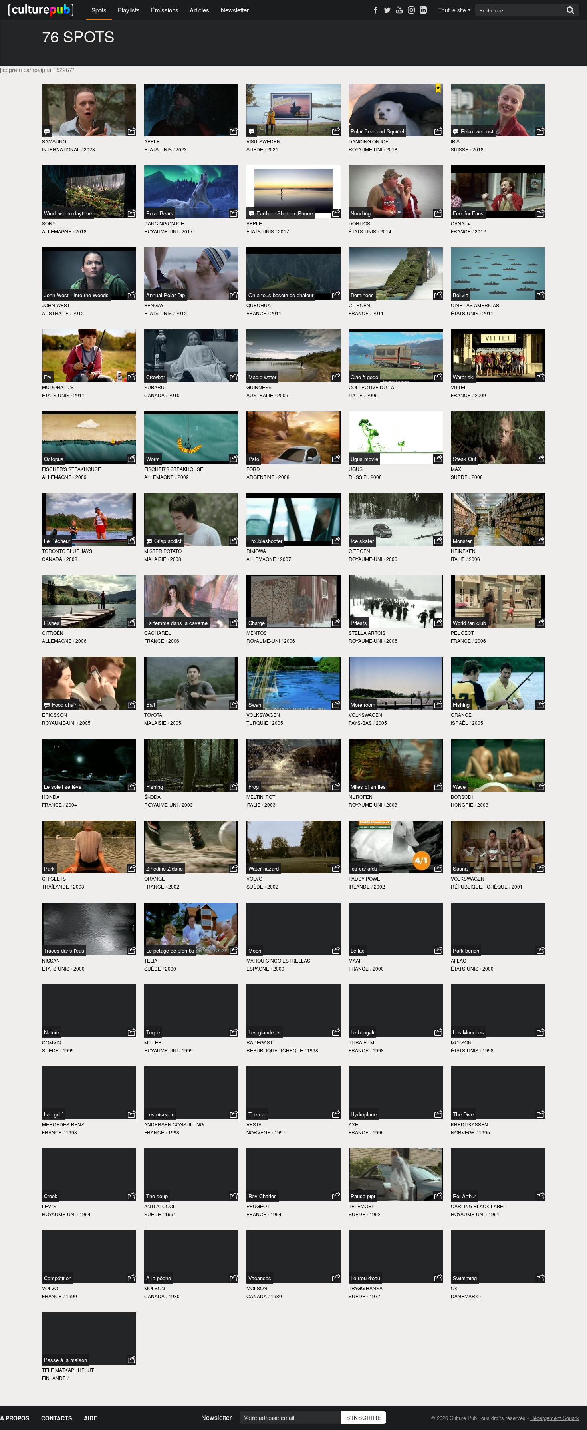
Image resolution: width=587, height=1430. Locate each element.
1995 (484, 1132)
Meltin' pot (260, 796)
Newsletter (235, 10)
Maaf (355, 960)
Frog (253, 786)
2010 (174, 395)
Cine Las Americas (475, 305)
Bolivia (460, 295)
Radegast (259, 1042)
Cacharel (157, 632)
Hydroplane (364, 1114)
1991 (494, 1214)
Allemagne (56, 231)
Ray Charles (262, 1196)
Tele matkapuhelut (68, 1369)
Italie (356, 395)
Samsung (54, 141)
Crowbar (155, 377)
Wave (459, 786)
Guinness (259, 387)
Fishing (461, 704)
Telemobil (362, 1206)
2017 (187, 231)
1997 (280, 1132)
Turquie (257, 722)
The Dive (463, 1114)
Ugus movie (364, 459)
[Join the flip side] (47, 131)
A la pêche (158, 1278)
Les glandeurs (264, 1032)
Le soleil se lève (62, 786)
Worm (153, 459)
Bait (150, 704)
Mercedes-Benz (63, 1124)
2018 (391, 149)
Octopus (53, 459)
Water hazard (263, 868)
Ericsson (54, 714)
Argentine (260, 476)
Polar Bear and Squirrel (377, 131)
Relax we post (476, 131)
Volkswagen (263, 714)
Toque (153, 1032)
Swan (254, 704)
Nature (51, 1032)
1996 (378, 1132)
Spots (99, 10)
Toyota (153, 714)
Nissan (51, 960)
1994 (85, 1214)
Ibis (455, 141)
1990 (71, 1296)
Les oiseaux (160, 1114)
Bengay (154, 305)
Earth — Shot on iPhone (284, 213)
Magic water (262, 377)
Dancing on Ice (369, 141)
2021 (272, 149)
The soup (157, 1196)
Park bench (466, 950)
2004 (71, 804)
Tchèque (496, 886)
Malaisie (155, 558)
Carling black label (478, 1206)
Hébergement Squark (554, 1418)
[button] (131, 131)
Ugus (356, 468)
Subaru (154, 387)
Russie (358, 476)
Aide (90, 1418)
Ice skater (362, 541)
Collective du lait (373, 387)
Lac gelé (53, 1114)
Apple (152, 141)
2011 (276, 313)
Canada (154, 395)
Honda (50, 796)
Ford (253, 468)
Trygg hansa (366, 1288)
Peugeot (462, 632)
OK (454, 1288)
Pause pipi (363, 1196)
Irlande (359, 886)
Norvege (258, 1132)
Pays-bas (360, 722)
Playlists (129, 10)
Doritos (359, 223)
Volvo (254, 878)
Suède (254, 149)
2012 (480, 231)
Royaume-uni (365, 149)
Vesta (254, 1124)
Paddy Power (366, 878)
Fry (48, 377)
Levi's (49, 1206)
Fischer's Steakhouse (71, 468)
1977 (375, 1296)
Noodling (361, 213)
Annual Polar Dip (165, 295)
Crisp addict (167, 541)
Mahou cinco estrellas (278, 960)
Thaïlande (55, 886)
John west (56, 305)
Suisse (459, 149)
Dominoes (362, 295)
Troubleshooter (265, 541)
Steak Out (464, 459)
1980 (174, 1296)
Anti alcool (160, 1206)
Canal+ (460, 223)
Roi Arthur (464, 1196)
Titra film (361, 1042)
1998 (312, 1050)
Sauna (460, 868)
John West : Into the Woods (76, 295)
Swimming (465, 1278)
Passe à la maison (65, 1360)
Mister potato (163, 550)
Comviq (51, 1042)
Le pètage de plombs (170, 950)
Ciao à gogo (364, 377)
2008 (284, 476)
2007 (285, 558)
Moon (254, 950)
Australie (55, 313)
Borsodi (462, 796)
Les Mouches (468, 1032)
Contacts (56, 1418)
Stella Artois (367, 632)
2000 (79, 968)
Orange (461, 714)
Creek (51, 1196)
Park (49, 868)
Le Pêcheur (57, 541)
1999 (68, 1050)
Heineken (463, 550)
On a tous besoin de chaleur (280, 295)
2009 (282, 395)
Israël (459, 722)
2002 (173, 886)
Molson (461, 1042)
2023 (89, 149)
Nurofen (361, 796)
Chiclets (54, 878)
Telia (150, 960)
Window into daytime (68, 213)
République (466, 886)
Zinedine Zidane (164, 868)
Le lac (358, 950)
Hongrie (462, 804)
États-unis (158, 149)
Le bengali (362, 1032)
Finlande (54, 1377)
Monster (462, 541)
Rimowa (256, 550)
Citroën (359, 305)
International (61, 149)
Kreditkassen (469, 1124)
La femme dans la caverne (177, 622)
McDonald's (58, 387)
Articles (199, 10)
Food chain (63, 704)
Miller (153, 1042)
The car (257, 1114)
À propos (14, 1418)
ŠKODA (152, 796)
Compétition (57, 1278)
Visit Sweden (263, 141)
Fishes (51, 622)
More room (363, 704)
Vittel (459, 387)
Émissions (164, 10)
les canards (364, 868)
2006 (391, 558)
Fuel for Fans (468, 213)
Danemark (464, 1296)
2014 (385, 231)
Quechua (258, 305)
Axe (353, 1124)
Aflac (458, 960)
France (461, 231)
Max (456, 468)
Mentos (256, 632)
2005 (85, 722)
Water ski (463, 377)
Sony (49, 223)
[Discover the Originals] (251, 131)
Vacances (259, 1278)
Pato (253, 459)
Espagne (257, 968)
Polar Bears (159, 213)
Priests (359, 622)
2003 (187, 804)
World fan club (469, 622)
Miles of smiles (368, 786)
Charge (256, 622)
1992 (375, 1214)
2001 (517, 886)
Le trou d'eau (365, 1278)
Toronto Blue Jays (67, 550)
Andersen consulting (174, 1124)
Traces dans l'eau (64, 950)
